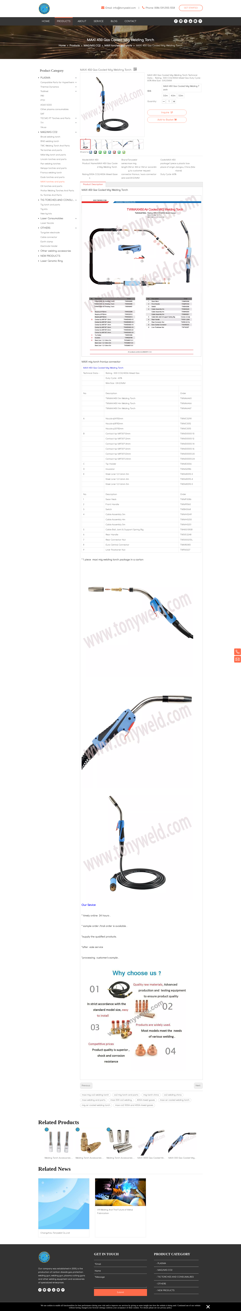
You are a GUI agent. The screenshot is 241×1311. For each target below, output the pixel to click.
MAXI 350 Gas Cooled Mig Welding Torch (182, 1158)
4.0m (173, 96)
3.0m (165, 96)
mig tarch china (151, 1095)
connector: (126, 174)
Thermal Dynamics (49, 87)
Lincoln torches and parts (53, 159)
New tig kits (46, 214)
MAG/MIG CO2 (48, 132)
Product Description (93, 184)
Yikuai (43, 127)
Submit (120, 1292)
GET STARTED (191, 8)
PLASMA (45, 78)
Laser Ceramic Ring (51, 261)
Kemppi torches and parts (53, 168)
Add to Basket (165, 120)
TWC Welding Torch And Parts (55, 146)
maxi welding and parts (93, 1100)
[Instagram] (195, 21)
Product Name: (89, 163)
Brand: (124, 160)
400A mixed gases (146, 1100)
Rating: (85, 174)
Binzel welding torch (50, 137)
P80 (42, 96)
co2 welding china (173, 1095)
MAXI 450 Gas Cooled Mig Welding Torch (181, 88)
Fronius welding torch (51, 173)
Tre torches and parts (51, 150)
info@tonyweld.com (124, 8)
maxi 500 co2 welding (121, 1100)
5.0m (181, 96)
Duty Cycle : (166, 174)
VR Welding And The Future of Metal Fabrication (115, 1211)
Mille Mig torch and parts (53, 155)
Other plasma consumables (54, 109)
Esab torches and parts (52, 177)
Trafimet (44, 91)
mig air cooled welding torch (96, 1105)
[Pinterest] (200, 21)
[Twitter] (185, 21)
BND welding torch (49, 141)
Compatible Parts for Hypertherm (57, 82)
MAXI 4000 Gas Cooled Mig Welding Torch (151, 1158)
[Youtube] (190, 21)
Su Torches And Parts (51, 195)
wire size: (125, 178)
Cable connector (48, 237)
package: (165, 163)
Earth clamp (46, 242)
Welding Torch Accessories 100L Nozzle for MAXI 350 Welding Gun (58, 1158)
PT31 (42, 100)
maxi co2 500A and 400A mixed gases (134, 1105)
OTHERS (45, 228)
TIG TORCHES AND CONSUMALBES (58, 200)
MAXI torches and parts (52, 182)
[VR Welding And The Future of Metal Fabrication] (120, 1192)
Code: (163, 160)
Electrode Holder (49, 246)
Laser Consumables (51, 218)
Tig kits (44, 209)
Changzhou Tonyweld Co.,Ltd (55, 1233)
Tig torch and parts (50, 205)
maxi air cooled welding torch (174, 1100)
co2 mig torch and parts (126, 1095)
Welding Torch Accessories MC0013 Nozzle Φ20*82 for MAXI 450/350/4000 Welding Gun (120, 1158)
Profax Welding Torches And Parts (57, 191)
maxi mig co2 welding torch (95, 1095)
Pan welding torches (50, 164)
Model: (85, 160)
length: (124, 167)
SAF (42, 114)
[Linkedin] (181, 21)
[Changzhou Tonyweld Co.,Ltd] (63, 1203)
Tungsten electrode (50, 233)
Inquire (165, 112)
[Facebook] (176, 21)
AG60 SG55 (46, 105)
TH (41, 123)
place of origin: (167, 167)
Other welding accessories (55, 251)
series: (124, 163)
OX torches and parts (51, 186)
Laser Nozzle (47, 223)
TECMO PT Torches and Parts (55, 118)
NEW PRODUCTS (50, 256)
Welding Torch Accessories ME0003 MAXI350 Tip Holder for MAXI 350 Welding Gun (89, 1158)
